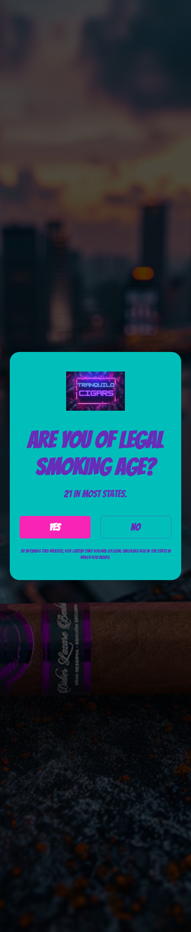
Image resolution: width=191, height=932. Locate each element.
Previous (16, 922)
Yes (54, 527)
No (136, 527)
